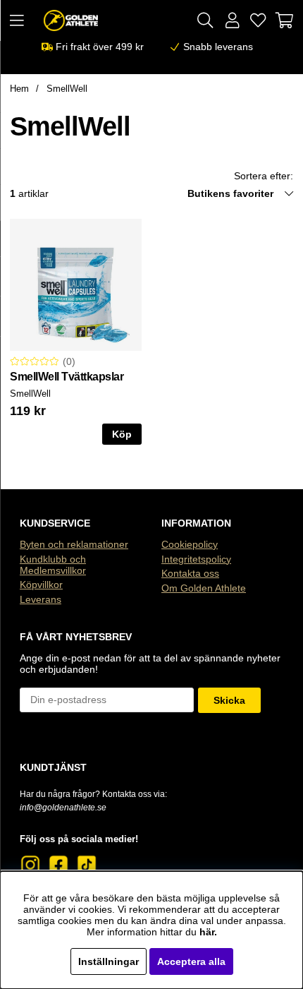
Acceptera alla (191, 961)
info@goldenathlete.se (63, 808)
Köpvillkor (41, 584)
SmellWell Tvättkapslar (66, 377)
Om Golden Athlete (203, 588)
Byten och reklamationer (74, 544)
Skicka (229, 700)
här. (208, 931)
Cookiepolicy (189, 544)
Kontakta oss (190, 573)
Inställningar (108, 961)
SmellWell (67, 88)
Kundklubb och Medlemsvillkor (53, 564)
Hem (19, 88)
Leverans (40, 599)
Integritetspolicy (196, 559)
